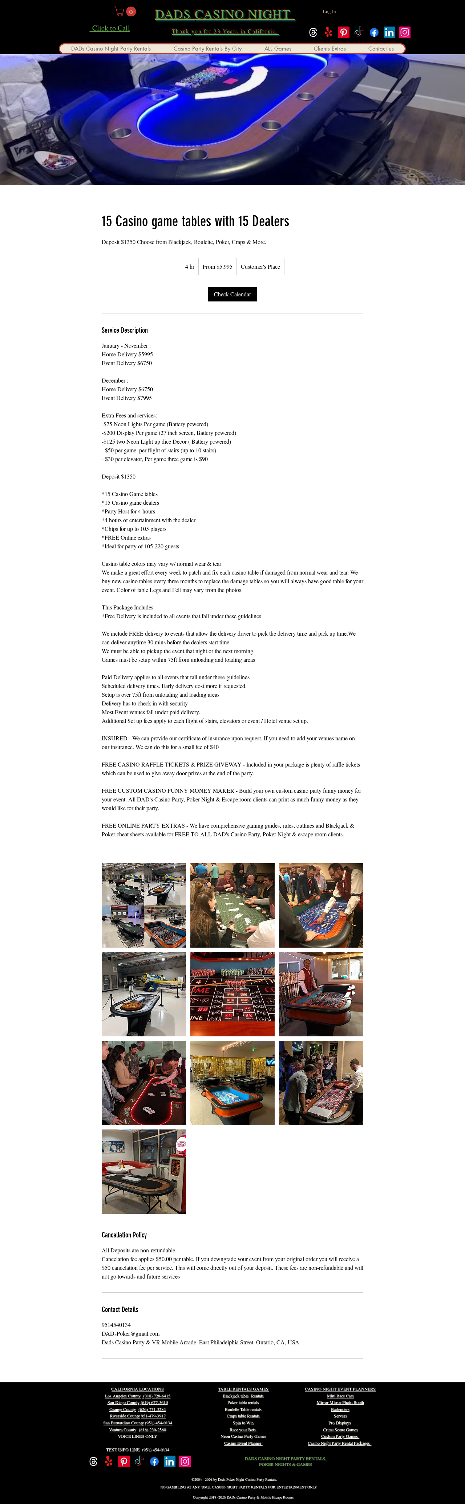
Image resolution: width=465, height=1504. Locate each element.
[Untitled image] (144, 905)
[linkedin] (389, 32)
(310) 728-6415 (156, 1396)
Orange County (122, 1409)
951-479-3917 (153, 1416)
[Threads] (313, 32)
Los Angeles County (123, 1396)
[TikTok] (359, 32)
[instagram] (405, 32)
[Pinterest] (343, 32)
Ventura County (122, 1429)
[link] (232, 294)
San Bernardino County (123, 1422)
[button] (126, 11)
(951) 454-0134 (158, 1422)
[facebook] (374, 32)
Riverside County (125, 1416)
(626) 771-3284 (152, 1409)
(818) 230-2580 (152, 1429)
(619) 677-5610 (154, 1402)
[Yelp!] (328, 32)
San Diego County (124, 1402)
